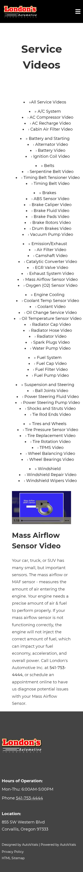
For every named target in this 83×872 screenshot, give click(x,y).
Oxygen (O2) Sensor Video (51, 285)
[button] (41, 826)
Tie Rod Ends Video (51, 414)
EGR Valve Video (51, 267)
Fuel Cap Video (51, 363)
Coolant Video (51, 306)
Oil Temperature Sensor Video (51, 318)
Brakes (49, 192)
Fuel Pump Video (51, 375)
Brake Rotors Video (51, 222)
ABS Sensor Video (51, 198)
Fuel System (49, 357)
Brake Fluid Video (51, 210)
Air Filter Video (51, 249)
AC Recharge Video (51, 123)
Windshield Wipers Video (51, 480)
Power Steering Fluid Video (51, 396)
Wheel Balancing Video (51, 453)
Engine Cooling (49, 294)
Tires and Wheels (49, 423)
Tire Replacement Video (51, 435)
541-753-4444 (29, 798)
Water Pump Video (51, 348)
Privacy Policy (13, 852)
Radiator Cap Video (51, 324)
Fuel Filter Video (51, 369)
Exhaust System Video (51, 273)
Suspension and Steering (49, 384)
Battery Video (51, 150)
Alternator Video (51, 144)
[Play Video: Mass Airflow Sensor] (41, 504)
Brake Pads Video (51, 216)
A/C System (49, 111)
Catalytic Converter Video (51, 261)
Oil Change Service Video (51, 312)
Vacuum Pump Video (51, 234)
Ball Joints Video (51, 390)
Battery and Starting (49, 138)
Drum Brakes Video (51, 228)
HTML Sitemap (13, 858)
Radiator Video (51, 336)
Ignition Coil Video (51, 156)
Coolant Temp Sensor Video (51, 300)
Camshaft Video (51, 255)
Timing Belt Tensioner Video (51, 177)
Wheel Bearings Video (51, 459)
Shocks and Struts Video (51, 408)
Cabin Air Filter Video (51, 129)
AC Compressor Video (51, 117)
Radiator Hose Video (51, 330)
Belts (49, 165)
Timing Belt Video (51, 183)
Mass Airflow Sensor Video (51, 279)
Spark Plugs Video (51, 342)
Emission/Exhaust (49, 243)
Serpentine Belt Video (51, 171)
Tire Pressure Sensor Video (51, 429)
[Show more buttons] (67, 520)
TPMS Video (52, 447)
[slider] (41, 520)
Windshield (49, 468)
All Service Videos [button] (48, 102)
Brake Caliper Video (51, 204)
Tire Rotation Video (52, 441)
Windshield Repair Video (51, 474)
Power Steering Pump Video (51, 402)
